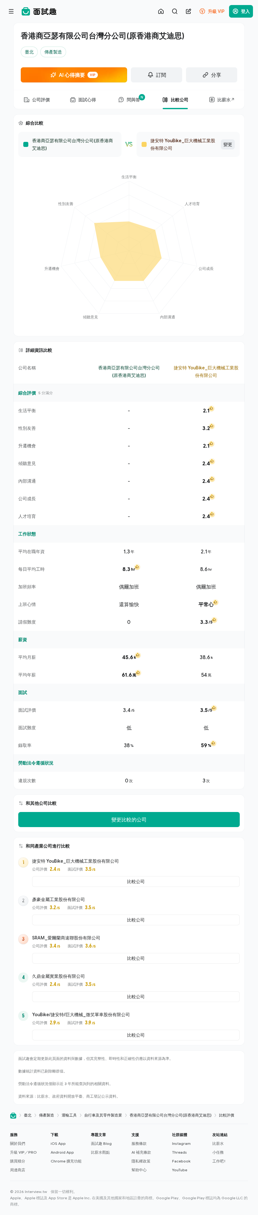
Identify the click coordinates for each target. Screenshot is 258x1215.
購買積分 (17, 1161)
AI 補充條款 (141, 1152)
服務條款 (139, 1143)
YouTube (179, 1169)
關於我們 (17, 1143)
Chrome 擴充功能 (66, 1161)
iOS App (58, 1143)
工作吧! (218, 1161)
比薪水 (218, 1143)
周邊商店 (17, 1169)
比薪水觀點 (100, 1152)
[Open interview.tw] (13, 1115)
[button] (28, 1152)
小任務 (218, 1152)
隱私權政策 (141, 1161)
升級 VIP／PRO (23, 1152)
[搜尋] (174, 11)
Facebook (181, 1161)
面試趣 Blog (101, 1143)
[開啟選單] (11, 11)
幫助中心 (139, 1169)
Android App (62, 1152)
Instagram (181, 1143)
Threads (179, 1152)
